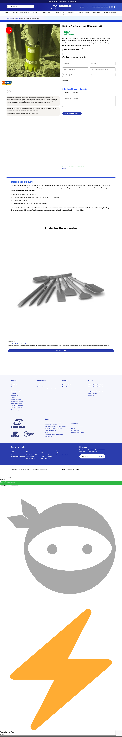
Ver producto (61, 351)
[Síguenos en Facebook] (109, 7)
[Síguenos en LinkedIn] (114, 7)
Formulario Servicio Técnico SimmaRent (47, 389)
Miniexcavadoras (92, 389)
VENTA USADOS (59, 12)
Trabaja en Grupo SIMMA (77, 432)
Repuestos (65, 386)
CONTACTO (104, 7)
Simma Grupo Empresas (77, 426)
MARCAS (70, 12)
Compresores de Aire (16, 391)
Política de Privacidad (51, 424)
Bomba (13, 397)
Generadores (14, 395)
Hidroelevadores (15, 389)
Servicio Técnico (66, 384)
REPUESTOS (96, 12)
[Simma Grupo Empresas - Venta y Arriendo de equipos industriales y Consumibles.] (61, 7)
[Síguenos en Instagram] (112, 7)
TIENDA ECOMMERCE (110, 12)
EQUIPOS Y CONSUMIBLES (20, 12)
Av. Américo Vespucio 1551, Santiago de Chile (32, 456)
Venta (11, 18)
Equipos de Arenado (16, 407)
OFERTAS (61, 15)
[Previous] (7, 366)
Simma (13, 380)
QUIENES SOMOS (85, 7)
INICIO (7, 12)
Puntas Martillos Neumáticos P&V (17, 343)
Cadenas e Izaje (15, 410)
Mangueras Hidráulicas (17, 399)
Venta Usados (40, 386)
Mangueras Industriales (17, 401)
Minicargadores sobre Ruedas (96, 386)
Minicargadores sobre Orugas (95, 384)
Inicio (8, 18)
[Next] (13, 90)
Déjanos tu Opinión (76, 430)
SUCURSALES (96, 7)
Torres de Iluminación (16, 403)
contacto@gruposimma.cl (68, 1)
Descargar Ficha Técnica (72, 49)
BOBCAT (35, 12)
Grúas (12, 386)
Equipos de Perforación (17, 405)
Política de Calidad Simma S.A (53, 422)
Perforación (17, 18)
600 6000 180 (53, 1)
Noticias (73, 428)
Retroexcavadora (92, 393)
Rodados (13, 393)
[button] (9, 91)
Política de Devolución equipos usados (55, 426)
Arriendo (39, 384)
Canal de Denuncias (50, 430)
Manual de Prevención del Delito (53, 428)
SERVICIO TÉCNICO (83, 12)
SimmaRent (41, 380)
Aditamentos (91, 395)
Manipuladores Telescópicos (95, 391)
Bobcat (90, 380)
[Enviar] (36, 6)
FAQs (46, 432)
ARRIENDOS (46, 12)
